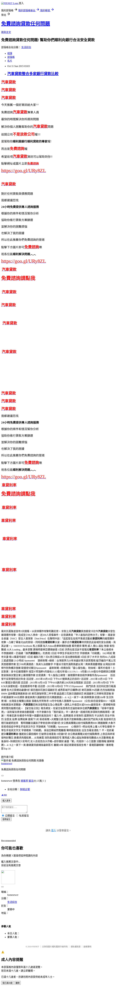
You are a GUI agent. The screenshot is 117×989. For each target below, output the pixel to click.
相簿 (9, 53)
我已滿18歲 (7, 983)
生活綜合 (26, 47)
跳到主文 (6, 32)
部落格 (11, 57)
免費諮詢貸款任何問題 (25, 23)
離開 (18, 983)
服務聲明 (87, 946)
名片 (9, 60)
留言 (31, 780)
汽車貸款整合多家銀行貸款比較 (32, 74)
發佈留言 (6, 819)
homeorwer (6, 763)
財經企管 (25, 789)
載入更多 (6, 801)
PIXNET (35, 946)
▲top (4, 794)
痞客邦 (24, 780)
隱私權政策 (76, 946)
